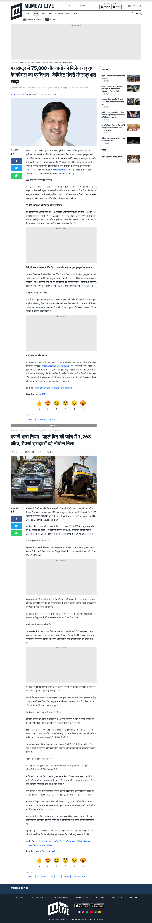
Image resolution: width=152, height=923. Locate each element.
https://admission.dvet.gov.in (55, 366)
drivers (66, 876)
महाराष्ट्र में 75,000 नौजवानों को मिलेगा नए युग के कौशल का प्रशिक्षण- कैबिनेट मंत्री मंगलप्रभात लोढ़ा (46, 62)
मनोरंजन (69, 13)
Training (52, 419)
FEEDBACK (100, 898)
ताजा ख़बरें (28, 13)
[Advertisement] (76, 43)
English (45, 851)
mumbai (30, 419)
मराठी (43, 394)
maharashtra (41, 419)
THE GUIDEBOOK (37, 898)
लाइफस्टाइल (59, 13)
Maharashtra (59, 169)
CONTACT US (117, 898)
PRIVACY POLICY (82, 898)
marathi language (79, 876)
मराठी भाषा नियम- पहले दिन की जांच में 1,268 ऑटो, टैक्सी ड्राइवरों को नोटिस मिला (41, 431)
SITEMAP (133, 898)
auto (51, 876)
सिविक (36, 13)
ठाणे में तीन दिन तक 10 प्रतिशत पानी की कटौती (53, 388)
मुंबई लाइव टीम (17, 94)
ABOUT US (19, 898)
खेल (75, 13)
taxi (59, 876)
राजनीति (43, 13)
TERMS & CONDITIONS (59, 898)
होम (11, 62)
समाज (50, 13)
